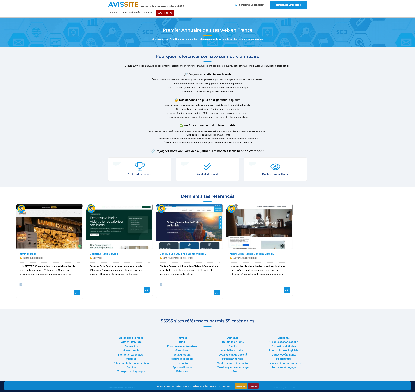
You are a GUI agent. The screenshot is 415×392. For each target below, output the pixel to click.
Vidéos (233, 371)
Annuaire (233, 337)
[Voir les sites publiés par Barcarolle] (91, 208)
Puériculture (283, 359)
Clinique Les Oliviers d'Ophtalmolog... (183, 253)
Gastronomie (131, 350)
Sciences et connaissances (284, 363)
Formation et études (283, 346)
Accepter (240, 386)
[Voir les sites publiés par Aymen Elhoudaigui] (21, 208)
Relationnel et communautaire (131, 363)
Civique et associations (283, 342)
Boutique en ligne (33, 258)
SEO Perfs (163, 12)
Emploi (233, 346)
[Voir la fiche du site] (49, 226)
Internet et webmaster (131, 354)
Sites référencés (131, 12)
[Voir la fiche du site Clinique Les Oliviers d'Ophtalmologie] (217, 292)
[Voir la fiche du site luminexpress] (77, 292)
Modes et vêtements (283, 354)
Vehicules (182, 371)
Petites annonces (233, 359)
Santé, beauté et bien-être (178, 258)
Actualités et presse (245, 258)
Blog (182, 342)
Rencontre (182, 363)
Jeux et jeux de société (233, 354)
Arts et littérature (131, 342)
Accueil (114, 12)
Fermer (253, 386)
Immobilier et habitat (232, 350)
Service (97, 258)
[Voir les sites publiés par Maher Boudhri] (161, 208)
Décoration (131, 346)
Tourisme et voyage (284, 367)
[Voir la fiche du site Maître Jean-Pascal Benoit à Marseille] (287, 290)
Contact (148, 12)
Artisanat (283, 337)
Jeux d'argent (182, 354)
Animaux (182, 337)
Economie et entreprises (182, 346)
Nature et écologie (182, 359)
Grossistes (182, 350)
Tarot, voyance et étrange (233, 367)
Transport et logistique (131, 371)
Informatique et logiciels (283, 350)
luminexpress (28, 253)
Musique (131, 359)
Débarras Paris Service (104, 253)
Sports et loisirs (182, 367)
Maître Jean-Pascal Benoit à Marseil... (252, 253)
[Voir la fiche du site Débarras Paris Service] (147, 290)
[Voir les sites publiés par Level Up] (231, 208)
